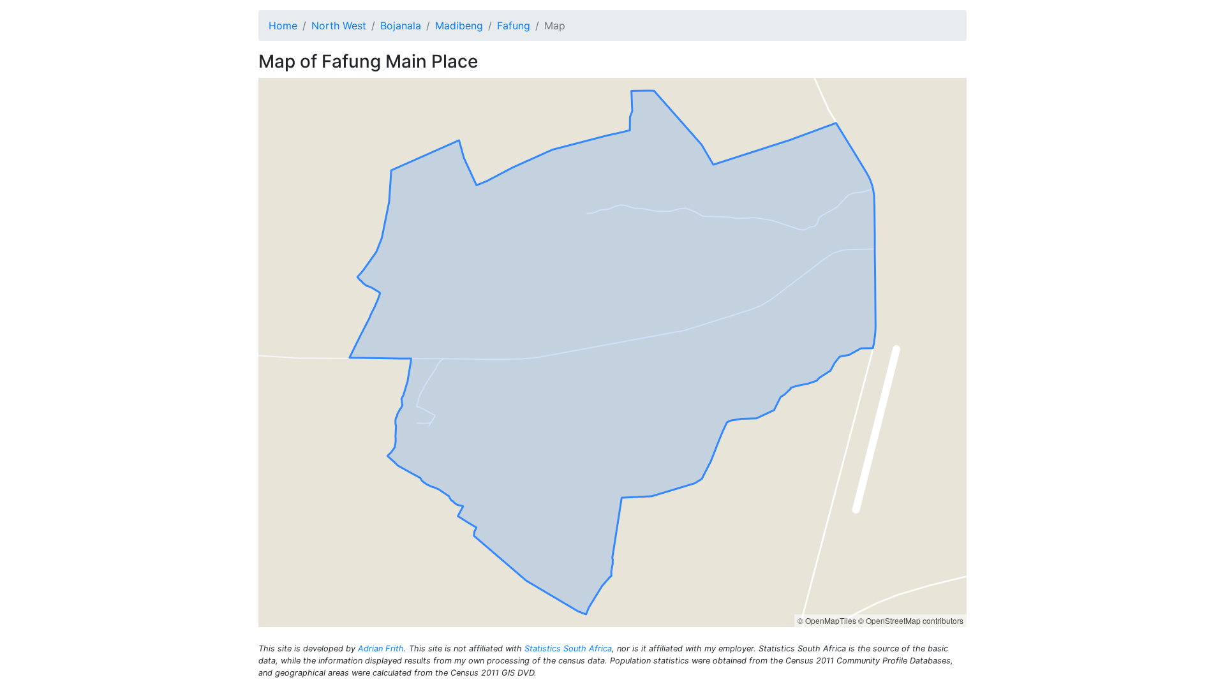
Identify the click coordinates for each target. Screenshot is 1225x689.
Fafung (513, 25)
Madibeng (459, 25)
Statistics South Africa (568, 648)
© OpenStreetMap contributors (910, 620)
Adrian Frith (381, 648)
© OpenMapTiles (827, 620)
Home (283, 25)
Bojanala (400, 25)
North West (338, 25)
